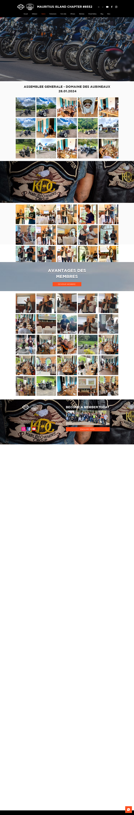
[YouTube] (107, 6)
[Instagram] (24, 429)
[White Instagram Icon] (116, 6)
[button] (67, 284)
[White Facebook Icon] (111, 6)
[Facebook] (29, 429)
